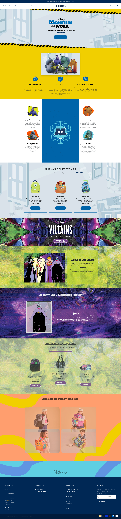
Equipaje (32, 5)
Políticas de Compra (71, 494)
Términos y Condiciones (72, 489)
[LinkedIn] (8, 510)
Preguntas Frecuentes (40, 491)
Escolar (5, 5)
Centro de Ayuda (70, 506)
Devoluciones (69, 496)
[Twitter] (8, 507)
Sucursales (68, 501)
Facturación (69, 503)
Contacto (68, 498)
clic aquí (9, 500)
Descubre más (60, 37)
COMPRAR (35, 208)
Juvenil (11, 5)
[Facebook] (5, 507)
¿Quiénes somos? (39, 489)
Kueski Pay (68, 508)
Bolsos (25, 5)
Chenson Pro (18, 5)
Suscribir (102, 501)
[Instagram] (11, 507)
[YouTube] (5, 510)
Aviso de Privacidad (70, 491)
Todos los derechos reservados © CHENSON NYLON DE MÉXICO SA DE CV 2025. (17, 516)
